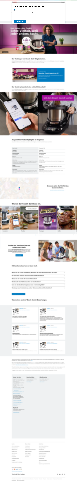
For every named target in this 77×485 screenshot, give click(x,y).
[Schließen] (63, 3)
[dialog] (38, 242)
